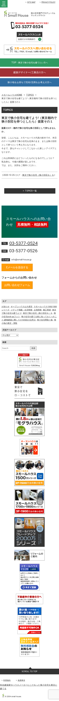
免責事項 (21, 680)
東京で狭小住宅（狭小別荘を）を (38, 175)
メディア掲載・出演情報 (21, 310)
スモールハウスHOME (12, 95)
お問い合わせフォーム (17, 285)
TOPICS (30, 95)
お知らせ (5, 306)
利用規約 (7, 680)
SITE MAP (31, 2)
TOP (29, 62)
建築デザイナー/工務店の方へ (29, 72)
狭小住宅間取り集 (45, 320)
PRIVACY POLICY (48, 2)
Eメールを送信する (17, 267)
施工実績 (47, 310)
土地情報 (38, 310)
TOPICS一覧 (31, 191)
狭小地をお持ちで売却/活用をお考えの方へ (30, 82)
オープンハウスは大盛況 (21, 306)
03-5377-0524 (23, 243)
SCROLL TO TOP (29, 671)
